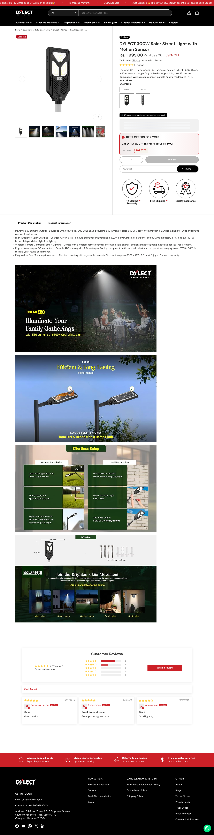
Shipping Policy (135, 796)
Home (17, 30)
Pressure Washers (46, 22)
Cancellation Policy (137, 790)
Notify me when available (159, 169)
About (178, 784)
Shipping (136, 60)
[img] (31, 700)
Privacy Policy (182, 801)
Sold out (172, 159)
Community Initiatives (187, 819)
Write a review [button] (165, 667)
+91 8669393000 (38, 805)
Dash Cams (90, 22)
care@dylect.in (34, 799)
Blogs (178, 790)
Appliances (70, 22)
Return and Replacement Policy (143, 784)
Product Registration (133, 22)
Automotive (22, 22)
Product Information (59, 222)
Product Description (29, 222)
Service (92, 790)
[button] (197, 13)
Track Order (181, 807)
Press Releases (183, 813)
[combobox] (110, 12)
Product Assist (157, 22)
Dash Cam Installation (99, 796)
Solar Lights (110, 22)
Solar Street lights (42, 30)
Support (173, 22)
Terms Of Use (182, 796)
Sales (91, 801)
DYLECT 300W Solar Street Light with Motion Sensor (70, 30)
